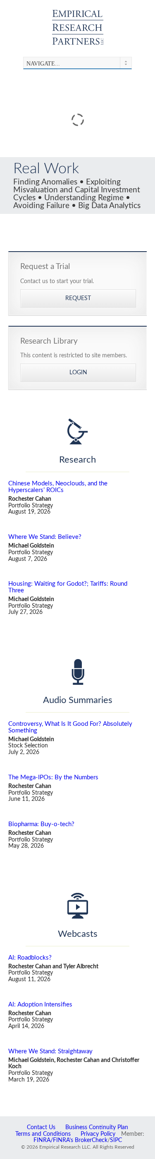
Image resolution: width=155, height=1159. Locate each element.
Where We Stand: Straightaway (50, 1051)
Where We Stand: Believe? (44, 537)
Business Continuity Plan (96, 1127)
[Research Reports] (77, 431)
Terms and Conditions (43, 1134)
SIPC (116, 1140)
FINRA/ (43, 1140)
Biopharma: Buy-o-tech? (41, 824)
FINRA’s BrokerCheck (80, 1140)
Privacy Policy (98, 1134)
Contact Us (41, 1127)
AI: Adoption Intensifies (40, 1004)
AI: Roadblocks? (30, 958)
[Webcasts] (77, 906)
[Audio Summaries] (77, 672)
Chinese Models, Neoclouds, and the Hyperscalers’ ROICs (57, 486)
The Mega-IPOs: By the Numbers (53, 777)
